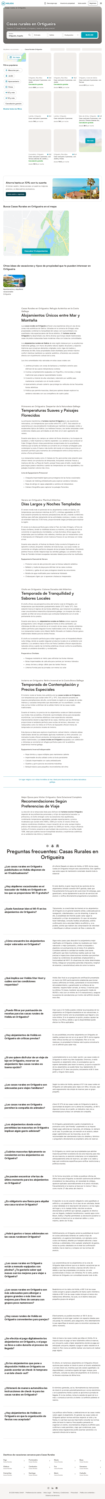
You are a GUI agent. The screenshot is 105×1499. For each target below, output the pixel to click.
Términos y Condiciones (61, 1492)
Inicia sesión (82, 3)
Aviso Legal (47, 1492)
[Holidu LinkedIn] (52, 1488)
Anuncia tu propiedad (67, 3)
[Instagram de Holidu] (48, 1488)
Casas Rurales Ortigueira (33, 49)
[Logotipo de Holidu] (12, 3)
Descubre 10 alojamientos (36, 251)
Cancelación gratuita (13, 104)
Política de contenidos (87, 1492)
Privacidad (74, 1492)
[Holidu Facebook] (56, 1488)
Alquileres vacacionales (11, 49)
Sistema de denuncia (52, 1495)
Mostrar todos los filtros (12, 109)
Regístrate (93, 3)
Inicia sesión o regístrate (15, 194)
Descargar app (52, 3)
